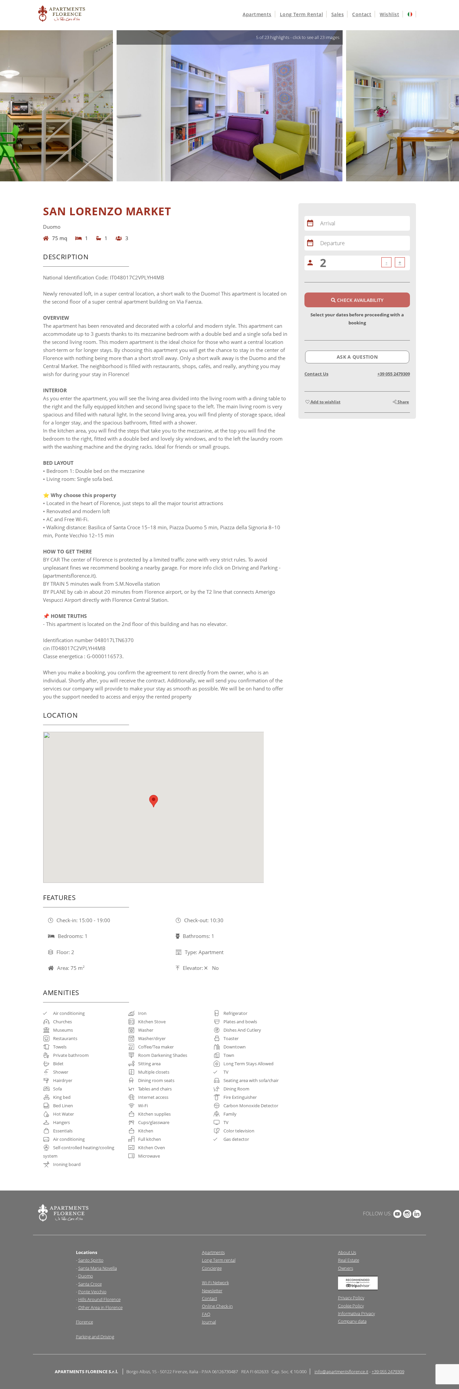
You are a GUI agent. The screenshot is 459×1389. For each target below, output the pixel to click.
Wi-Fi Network (215, 1283)
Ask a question (357, 357)
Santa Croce (90, 1284)
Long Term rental (219, 1260)
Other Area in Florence (100, 1307)
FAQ (206, 1314)
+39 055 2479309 (393, 374)
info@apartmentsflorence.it (341, 1372)
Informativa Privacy (356, 1313)
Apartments (257, 14)
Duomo (85, 1276)
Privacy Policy (351, 1298)
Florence (84, 1322)
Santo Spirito (90, 1260)
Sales (337, 14)
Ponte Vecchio (92, 1292)
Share (403, 402)
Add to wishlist (324, 402)
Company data (352, 1321)
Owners (345, 1268)
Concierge (212, 1268)
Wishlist (389, 14)
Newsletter (212, 1291)
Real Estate (348, 1260)
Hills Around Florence (99, 1299)
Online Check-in (217, 1306)
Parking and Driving (95, 1337)
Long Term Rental (301, 14)
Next (452, 105)
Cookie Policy (351, 1306)
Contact (361, 14)
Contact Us (316, 374)
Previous (6, 105)
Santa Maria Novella (97, 1268)
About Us (347, 1252)
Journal (209, 1322)
